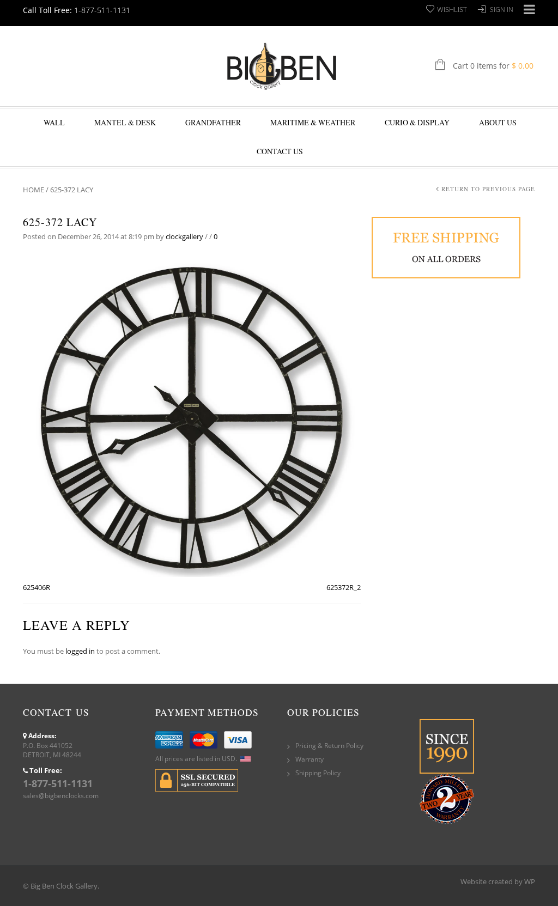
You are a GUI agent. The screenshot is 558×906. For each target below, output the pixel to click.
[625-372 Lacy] (192, 417)
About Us (498, 122)
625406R (36, 587)
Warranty (309, 759)
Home (33, 189)
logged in (80, 651)
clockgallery (184, 236)
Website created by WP (497, 881)
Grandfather (213, 122)
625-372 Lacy (60, 222)
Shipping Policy (318, 772)
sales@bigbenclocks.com (61, 795)
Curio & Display (417, 122)
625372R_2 (343, 587)
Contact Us (280, 151)
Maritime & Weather (312, 122)
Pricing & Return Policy (329, 745)
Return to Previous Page (488, 189)
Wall (54, 122)
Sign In (501, 9)
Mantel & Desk (125, 122)
